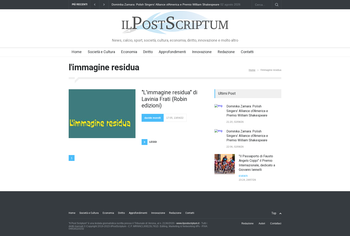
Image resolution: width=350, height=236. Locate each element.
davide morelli (152, 117)
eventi (243, 176)
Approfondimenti (172, 52)
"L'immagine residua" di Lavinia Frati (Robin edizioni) (169, 99)
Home (77, 52)
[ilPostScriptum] (175, 28)
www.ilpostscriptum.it (187, 223)
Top (273, 213)
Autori (262, 223)
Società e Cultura (101, 52)
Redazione (226, 52)
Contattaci (275, 223)
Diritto (148, 52)
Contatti (247, 52)
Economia (129, 52)
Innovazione (202, 52)
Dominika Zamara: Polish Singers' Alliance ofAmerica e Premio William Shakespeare (165, 4)
